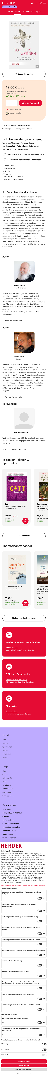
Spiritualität (7, 747)
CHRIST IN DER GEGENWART (12, 813)
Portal (10, 12)
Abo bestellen (11, 711)
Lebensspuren (8, 834)
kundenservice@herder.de (16, 679)
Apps (38, 12)
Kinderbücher (7, 789)
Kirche (5, 750)
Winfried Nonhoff (9, 149)
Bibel (4, 740)
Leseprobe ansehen (25, 74)
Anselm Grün (11, 146)
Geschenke (6, 792)
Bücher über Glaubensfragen (24, 618)
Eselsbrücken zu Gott (13, 587)
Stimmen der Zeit (9, 838)
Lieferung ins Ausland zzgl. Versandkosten (17, 129)
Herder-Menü (45, 2)
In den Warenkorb (32, 103)
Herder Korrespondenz (11, 827)
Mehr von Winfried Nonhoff (15, 450)
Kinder (5, 758)
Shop (17, 12)
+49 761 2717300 (12, 648)
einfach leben (8, 820)
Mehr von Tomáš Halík (13, 397)
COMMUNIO (6, 817)
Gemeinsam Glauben (10, 824)
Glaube (5, 743)
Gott (6, 504)
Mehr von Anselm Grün (13, 321)
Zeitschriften (28, 12)
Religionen (6, 754)
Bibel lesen (6, 809)
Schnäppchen (8, 796)
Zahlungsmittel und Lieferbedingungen (16, 125)
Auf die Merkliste (15, 109)
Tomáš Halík (28, 146)
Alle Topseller (24, 536)
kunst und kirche (9, 831)
